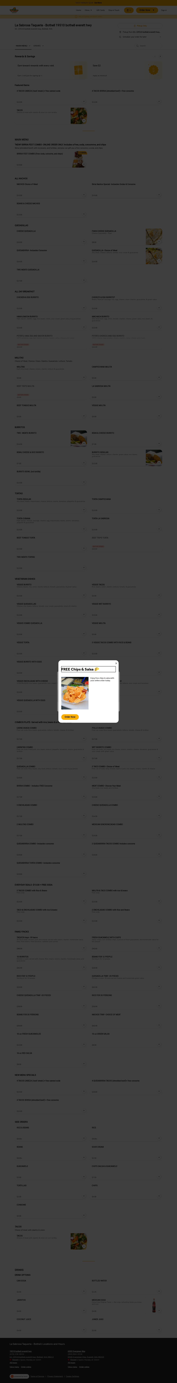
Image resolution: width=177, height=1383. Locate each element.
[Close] (116, 663)
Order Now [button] (70, 717)
